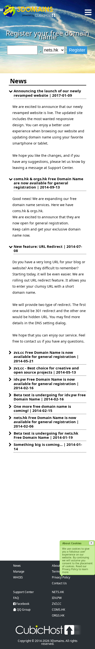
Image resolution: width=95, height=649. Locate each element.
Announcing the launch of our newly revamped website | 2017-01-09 (47, 92)
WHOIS (18, 577)
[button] (91, 543)
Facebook (22, 604)
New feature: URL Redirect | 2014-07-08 (48, 248)
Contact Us (59, 583)
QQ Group (23, 609)
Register (77, 50)
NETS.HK (58, 592)
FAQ (16, 598)
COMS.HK (58, 609)
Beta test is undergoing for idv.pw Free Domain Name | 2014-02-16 (50, 396)
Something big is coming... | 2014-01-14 (48, 446)
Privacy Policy (61, 577)
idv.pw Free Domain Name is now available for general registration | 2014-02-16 (46, 383)
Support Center (23, 592)
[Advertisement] (47, 502)
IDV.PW (57, 598)
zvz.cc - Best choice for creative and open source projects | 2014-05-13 (46, 370)
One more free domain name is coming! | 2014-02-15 (42, 408)
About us (58, 566)
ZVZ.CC (56, 604)
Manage (18, 571)
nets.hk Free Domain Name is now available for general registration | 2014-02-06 (46, 422)
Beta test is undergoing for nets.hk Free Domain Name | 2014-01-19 (46, 435)
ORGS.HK (58, 615)
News (17, 566)
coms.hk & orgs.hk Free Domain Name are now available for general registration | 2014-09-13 (48, 183)
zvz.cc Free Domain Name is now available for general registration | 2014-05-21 (46, 356)
